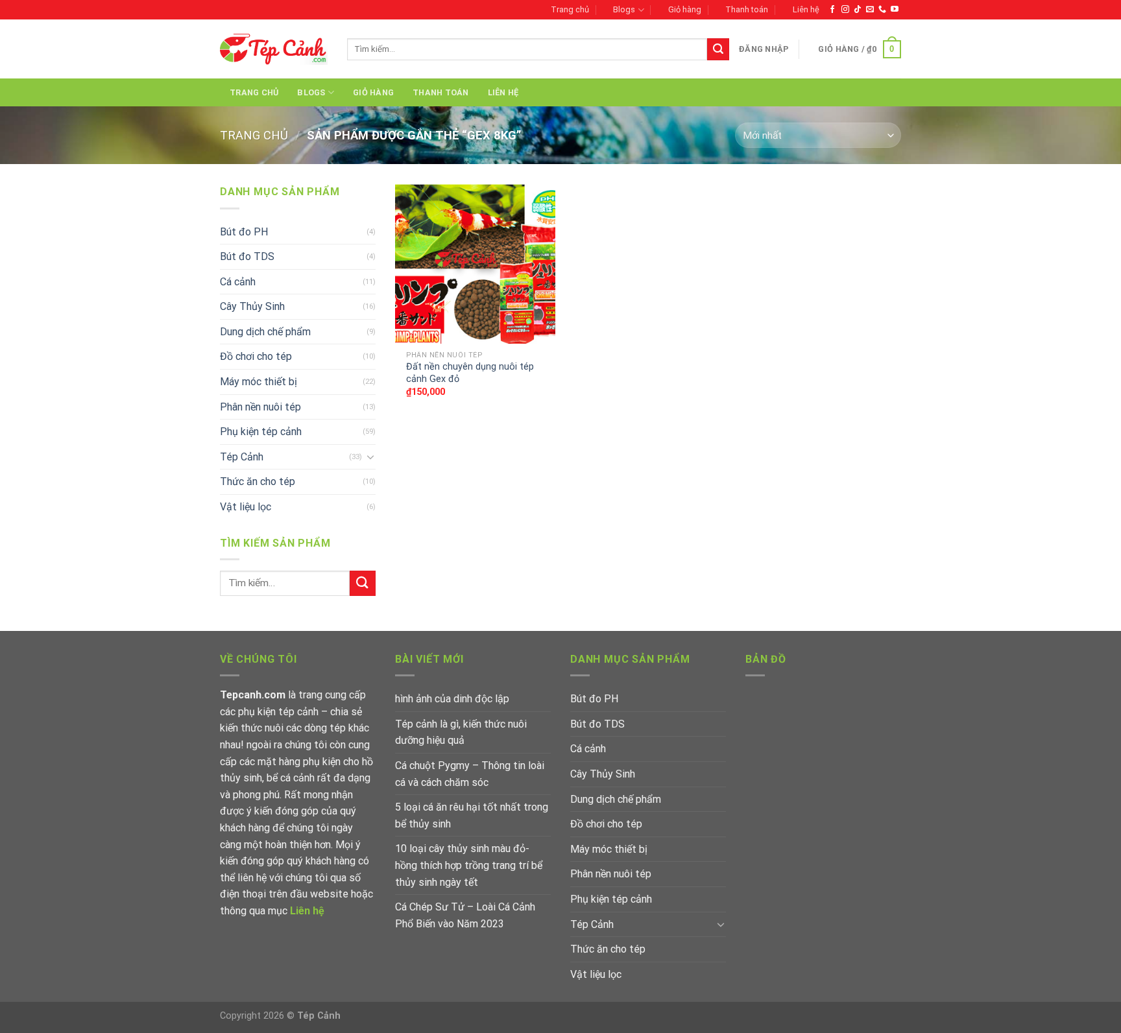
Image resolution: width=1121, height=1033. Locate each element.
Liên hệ (806, 9)
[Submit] (718, 49)
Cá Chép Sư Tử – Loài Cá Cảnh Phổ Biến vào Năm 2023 (465, 915)
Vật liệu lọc (245, 507)
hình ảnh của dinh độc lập (452, 699)
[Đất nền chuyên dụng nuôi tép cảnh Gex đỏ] (475, 264)
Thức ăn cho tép (257, 481)
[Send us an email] (870, 9)
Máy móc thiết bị (258, 381)
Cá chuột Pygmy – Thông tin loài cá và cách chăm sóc (469, 774)
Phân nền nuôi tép (260, 407)
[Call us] (882, 9)
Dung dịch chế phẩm (265, 332)
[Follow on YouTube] (894, 9)
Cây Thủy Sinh (252, 306)
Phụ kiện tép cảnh (261, 431)
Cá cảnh (238, 282)
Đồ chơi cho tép (256, 356)
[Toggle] (370, 456)
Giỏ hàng (684, 9)
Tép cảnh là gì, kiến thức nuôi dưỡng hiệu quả (461, 732)
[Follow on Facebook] (832, 9)
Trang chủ (570, 9)
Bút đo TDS (247, 256)
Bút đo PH (244, 232)
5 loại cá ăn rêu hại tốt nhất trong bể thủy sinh (471, 815)
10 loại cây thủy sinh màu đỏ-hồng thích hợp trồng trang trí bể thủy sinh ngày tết (468, 865)
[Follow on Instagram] (845, 9)
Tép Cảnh (241, 457)
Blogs (624, 9)
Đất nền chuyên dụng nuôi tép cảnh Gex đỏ (470, 373)
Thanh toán (746, 9)
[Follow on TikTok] (858, 9)
